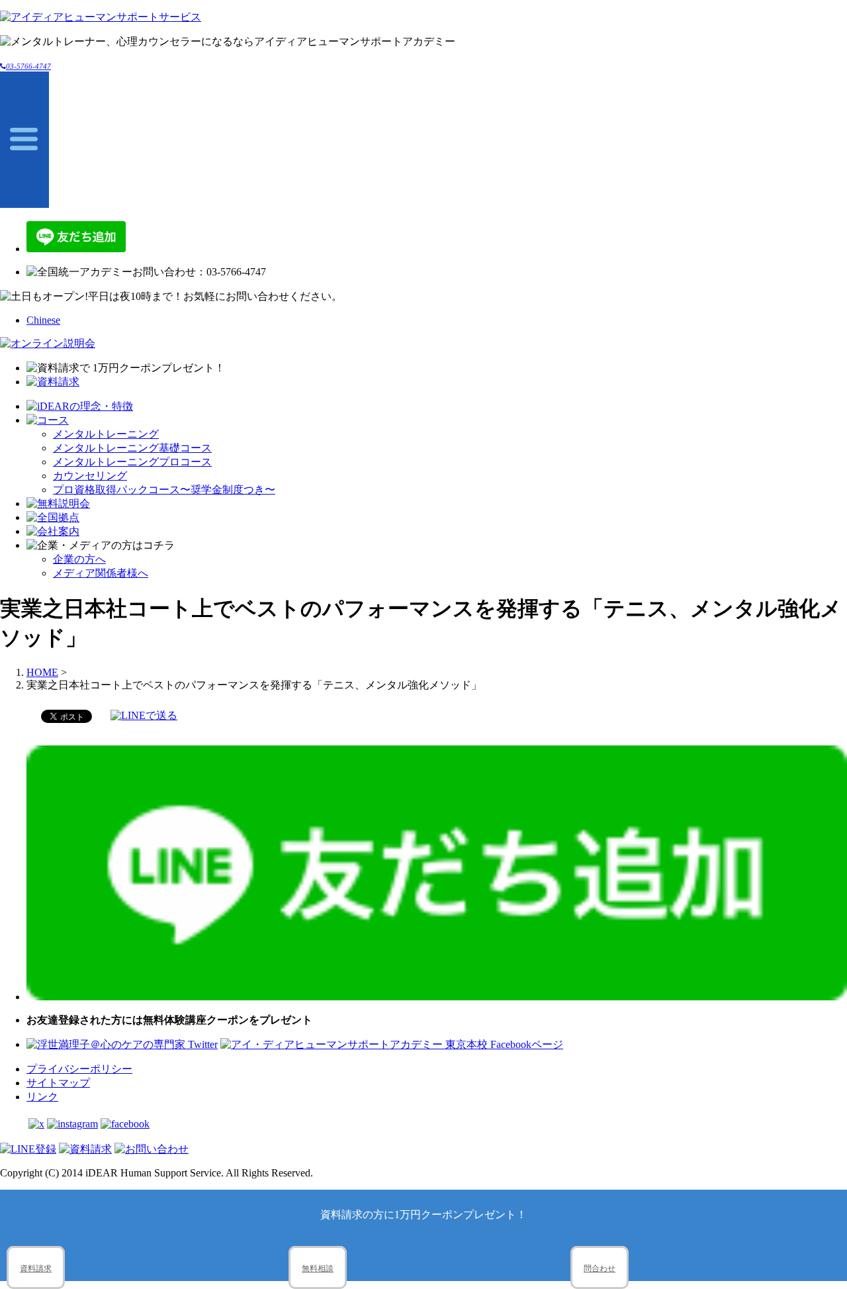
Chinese (43, 320)
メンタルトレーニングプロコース (132, 461)
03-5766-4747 (28, 66)
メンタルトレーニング (106, 434)
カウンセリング (90, 475)
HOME (42, 672)
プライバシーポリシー (79, 1068)
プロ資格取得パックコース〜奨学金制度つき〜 (164, 489)
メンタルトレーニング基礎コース (132, 448)
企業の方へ (79, 559)
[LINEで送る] (144, 715)
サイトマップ (58, 1082)
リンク (42, 1096)
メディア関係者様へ (100, 573)
